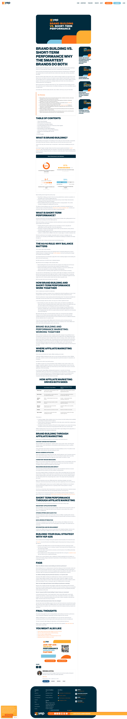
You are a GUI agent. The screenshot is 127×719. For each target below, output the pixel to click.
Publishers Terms (49, 695)
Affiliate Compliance (49, 707)
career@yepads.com (81, 698)
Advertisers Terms (49, 693)
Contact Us (37, 704)
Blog (35, 702)
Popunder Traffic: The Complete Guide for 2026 (84, 112)
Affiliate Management (50, 705)
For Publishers (37, 697)
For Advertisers (38, 695)
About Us (36, 693)
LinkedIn (53, 681)
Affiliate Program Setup (50, 702)
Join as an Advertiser (50, 660)
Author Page (46, 681)
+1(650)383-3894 (80, 702)
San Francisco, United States (64, 698)
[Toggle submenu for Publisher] (93, 3)
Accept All (7, 714)
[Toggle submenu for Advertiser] (86, 3)
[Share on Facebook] (37, 667)
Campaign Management (50, 704)
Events (36, 708)
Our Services (37, 706)
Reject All (11, 714)
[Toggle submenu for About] (103, 3)
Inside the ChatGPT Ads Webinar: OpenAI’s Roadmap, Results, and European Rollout (85, 60)
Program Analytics (49, 708)
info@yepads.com (80, 691)
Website (58, 681)
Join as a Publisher (62, 660)
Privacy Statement (49, 697)
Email (64, 681)
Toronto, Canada (62, 695)
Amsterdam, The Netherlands (65, 693)
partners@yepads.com (81, 694)
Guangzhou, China (62, 700)
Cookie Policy (11, 712)
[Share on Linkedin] (40, 667)
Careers (36, 699)
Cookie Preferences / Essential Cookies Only (9, 716)
